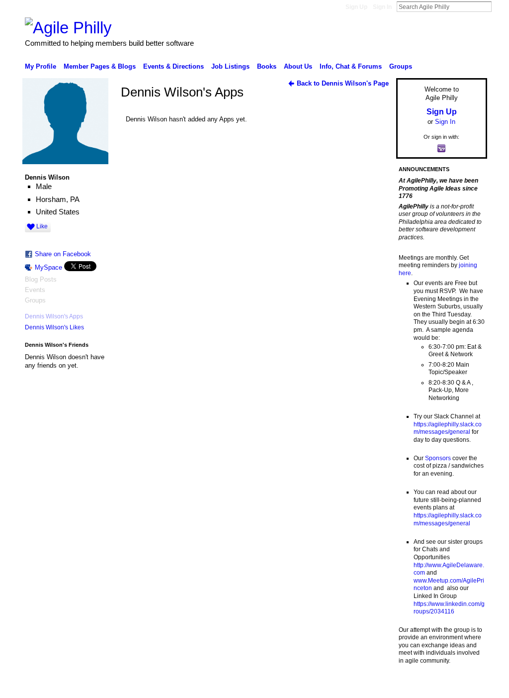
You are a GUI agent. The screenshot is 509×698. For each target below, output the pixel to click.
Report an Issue (413, 686)
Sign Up (356, 6)
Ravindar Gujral (99, 686)
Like (42, 226)
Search (500, 6)
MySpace (48, 267)
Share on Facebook (63, 254)
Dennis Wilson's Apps (54, 316)
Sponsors (438, 458)
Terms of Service (464, 686)
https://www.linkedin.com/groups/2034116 (449, 607)
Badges (374, 686)
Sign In (382, 6)
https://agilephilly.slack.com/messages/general (448, 428)
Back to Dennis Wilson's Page (343, 83)
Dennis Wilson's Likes (54, 327)
